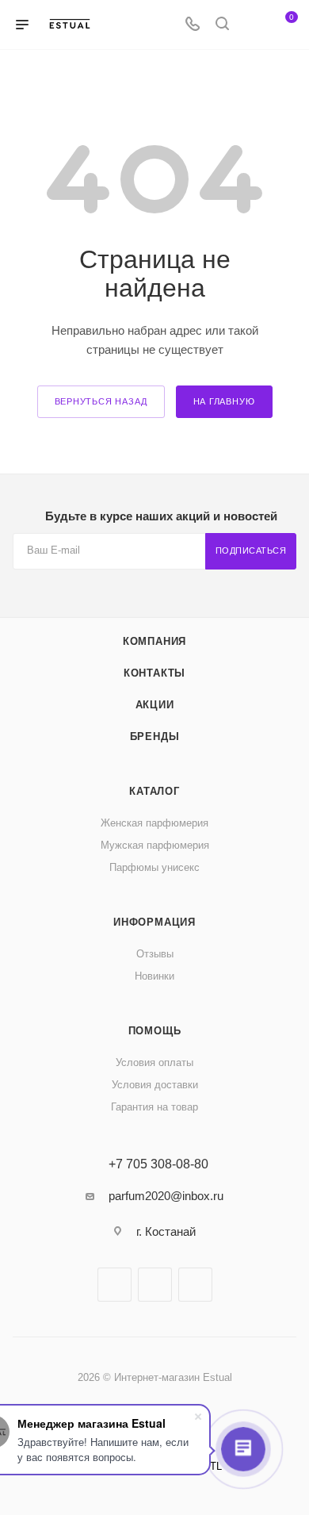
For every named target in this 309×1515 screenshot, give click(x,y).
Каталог (154, 791)
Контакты (154, 673)
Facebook (114, 1285)
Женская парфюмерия (154, 823)
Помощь (154, 1031)
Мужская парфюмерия (155, 845)
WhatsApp (195, 1285)
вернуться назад (101, 401)
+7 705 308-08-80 (158, 1164)
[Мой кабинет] (252, 25)
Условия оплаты (154, 1062)
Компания (154, 641)
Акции (154, 705)
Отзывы (155, 954)
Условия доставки (155, 1085)
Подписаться (251, 550)
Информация (154, 922)
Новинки (154, 976)
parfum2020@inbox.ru (166, 1195)
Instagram (155, 1285)
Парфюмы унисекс (154, 867)
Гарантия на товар (154, 1107)
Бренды (155, 736)
